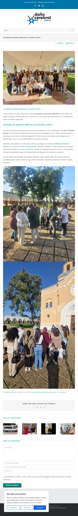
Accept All (40, 507)
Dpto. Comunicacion (11, 392)
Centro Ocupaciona (27, 147)
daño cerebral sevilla (50, 392)
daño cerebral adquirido (37, 392)
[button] (4, 428)
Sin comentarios (61, 392)
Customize (13, 507)
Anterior (60, 43)
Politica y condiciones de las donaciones (55, 508)
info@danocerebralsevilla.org (46, 2)
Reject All (27, 507)
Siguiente (69, 43)
